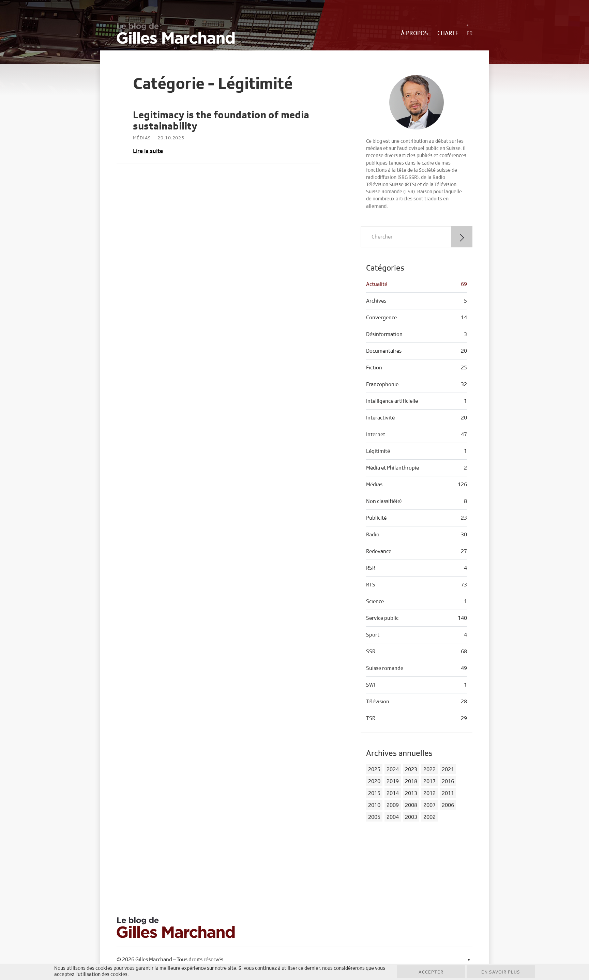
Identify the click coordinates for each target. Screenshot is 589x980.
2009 (393, 805)
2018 (411, 781)
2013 (411, 793)
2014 (393, 793)
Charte (448, 33)
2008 (411, 805)
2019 (393, 781)
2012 (429, 793)
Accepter (431, 972)
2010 (374, 805)
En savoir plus (500, 972)
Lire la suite (148, 151)
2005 (374, 817)
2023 (411, 769)
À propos (414, 33)
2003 (411, 817)
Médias (142, 138)
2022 (429, 769)
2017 (429, 781)
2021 (448, 769)
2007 (429, 805)
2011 (448, 793)
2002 (429, 817)
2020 (374, 781)
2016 (448, 781)
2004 (393, 817)
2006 (448, 805)
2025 (374, 769)
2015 (374, 793)
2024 (393, 769)
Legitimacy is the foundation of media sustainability (221, 120)
